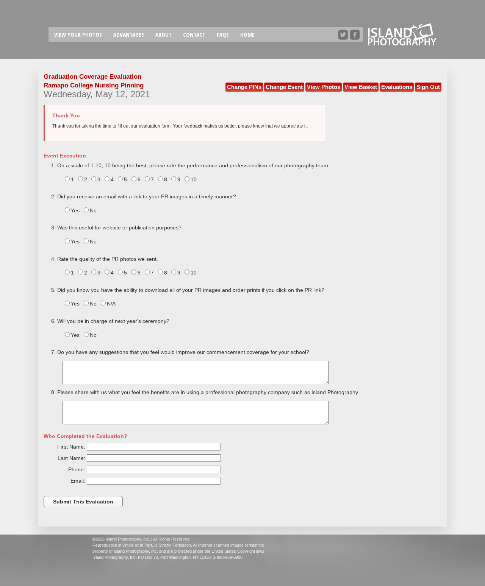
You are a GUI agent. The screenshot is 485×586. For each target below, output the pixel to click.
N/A (111, 304)
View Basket (360, 87)
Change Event (284, 87)
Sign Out (428, 87)
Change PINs (244, 87)
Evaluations (396, 87)
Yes (75, 210)
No (93, 210)
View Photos (323, 87)
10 (194, 179)
